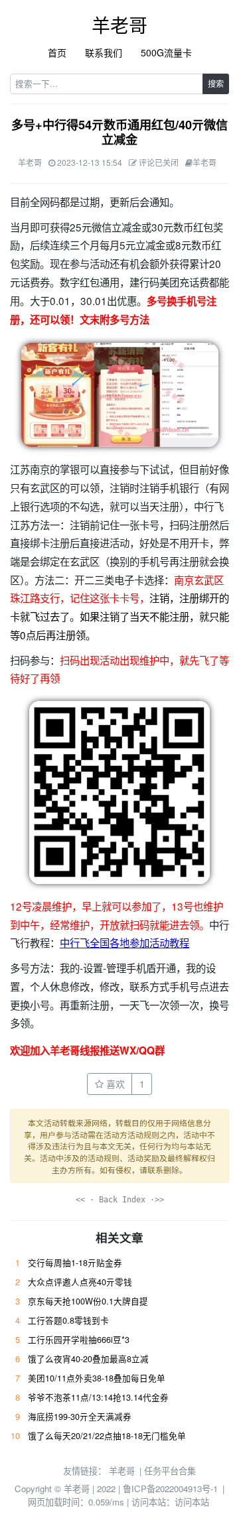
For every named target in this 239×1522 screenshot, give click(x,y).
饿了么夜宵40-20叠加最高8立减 (88, 1359)
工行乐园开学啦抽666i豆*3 (78, 1340)
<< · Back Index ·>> (120, 1199)
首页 (57, 52)
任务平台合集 (170, 1470)
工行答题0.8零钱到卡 (68, 1320)
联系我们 (103, 52)
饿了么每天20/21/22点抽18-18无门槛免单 (107, 1436)
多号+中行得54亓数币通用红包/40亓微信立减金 (119, 132)
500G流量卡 (166, 52)
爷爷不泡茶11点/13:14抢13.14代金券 (98, 1397)
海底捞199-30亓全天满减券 (79, 1417)
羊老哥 (119, 24)
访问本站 (192, 1501)
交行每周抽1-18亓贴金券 (75, 1263)
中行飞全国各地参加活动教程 (124, 942)
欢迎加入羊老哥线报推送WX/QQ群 (87, 1050)
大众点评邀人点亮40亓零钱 (80, 1282)
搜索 (216, 83)
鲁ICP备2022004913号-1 (170, 1488)
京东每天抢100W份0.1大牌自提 (88, 1301)
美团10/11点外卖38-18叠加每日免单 (96, 1378)
